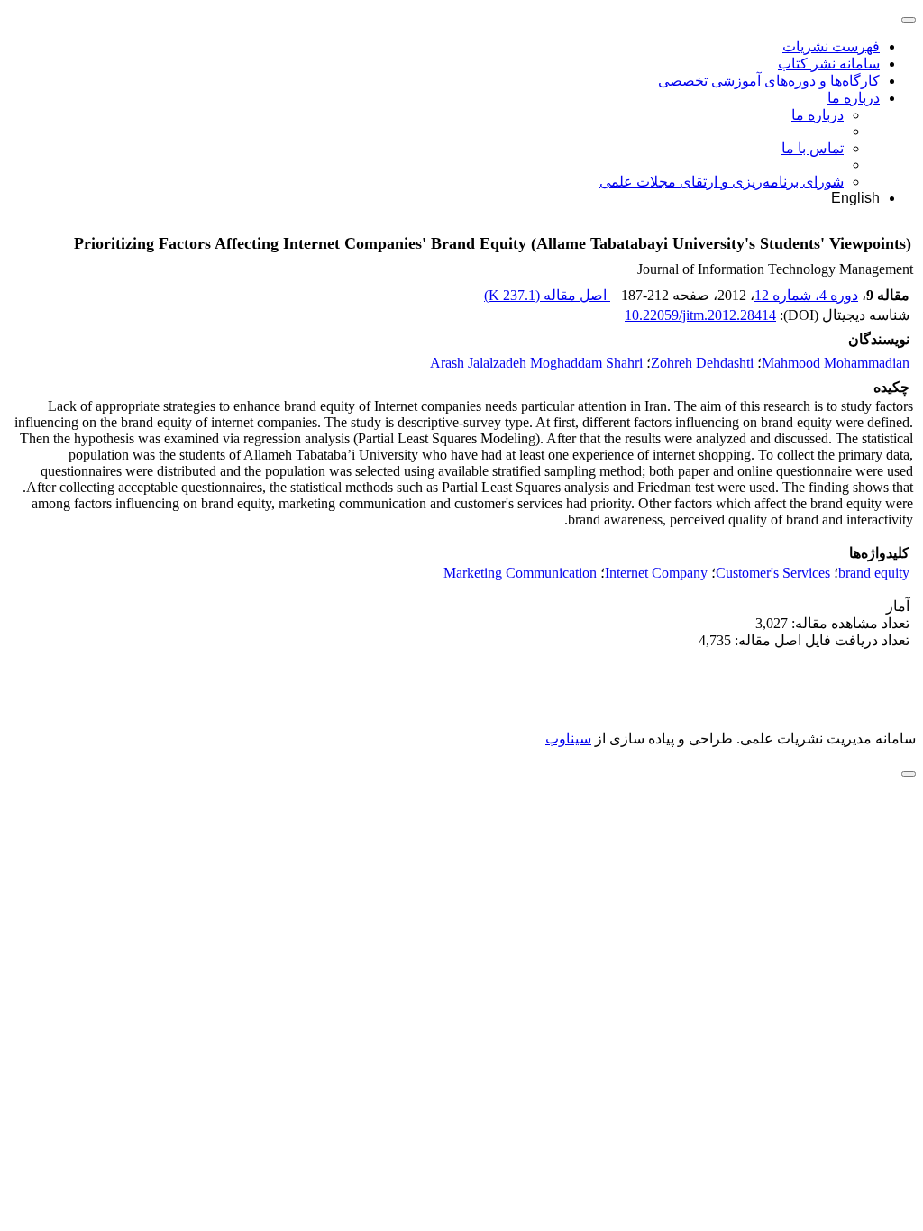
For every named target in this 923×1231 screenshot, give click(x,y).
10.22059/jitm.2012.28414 (700, 315)
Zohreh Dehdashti (702, 362)
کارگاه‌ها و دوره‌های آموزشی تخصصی (769, 80)
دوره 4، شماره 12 (806, 295)
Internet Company (656, 572)
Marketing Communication (520, 572)
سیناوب (568, 738)
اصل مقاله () (547, 295)
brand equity (873, 572)
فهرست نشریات (831, 46)
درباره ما (853, 97)
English (855, 197)
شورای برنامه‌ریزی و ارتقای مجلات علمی (721, 181)
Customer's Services (773, 572)
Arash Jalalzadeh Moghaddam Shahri (536, 362)
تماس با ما (812, 148)
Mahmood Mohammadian (835, 362)
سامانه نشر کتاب (829, 63)
